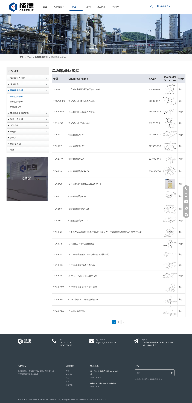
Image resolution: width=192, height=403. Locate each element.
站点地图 (62, 399)
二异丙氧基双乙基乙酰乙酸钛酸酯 (84, 89)
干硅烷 (13, 131)
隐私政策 (92, 399)
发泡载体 (14, 125)
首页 (67, 371)
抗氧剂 (13, 138)
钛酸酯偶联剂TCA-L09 (78, 209)
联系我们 (69, 385)
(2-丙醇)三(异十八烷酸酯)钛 (81, 244)
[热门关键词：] (151, 6)
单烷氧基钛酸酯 (16, 96)
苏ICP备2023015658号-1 (77, 399)
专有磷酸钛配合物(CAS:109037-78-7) (85, 184)
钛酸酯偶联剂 (16, 90)
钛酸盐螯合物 (15, 107)
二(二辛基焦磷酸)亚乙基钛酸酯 (82, 287)
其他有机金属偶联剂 (19, 113)
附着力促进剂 (16, 119)
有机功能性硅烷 (17, 78)
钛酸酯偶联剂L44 (76, 135)
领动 (104, 399)
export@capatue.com (106, 343)
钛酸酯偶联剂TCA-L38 (78, 171)
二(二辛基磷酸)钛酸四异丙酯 (81, 265)
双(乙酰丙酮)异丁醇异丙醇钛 (81, 101)
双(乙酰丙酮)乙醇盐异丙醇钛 (81, 112)
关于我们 (69, 374)
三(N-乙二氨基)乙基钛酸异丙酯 (82, 275)
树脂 (12, 150)
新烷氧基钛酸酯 (16, 102)
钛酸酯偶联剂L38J (77, 159)
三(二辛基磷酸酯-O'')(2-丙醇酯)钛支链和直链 (88, 254)
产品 (67, 378)
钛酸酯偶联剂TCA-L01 (78, 220)
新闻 (67, 381)
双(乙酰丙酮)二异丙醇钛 (79, 123)
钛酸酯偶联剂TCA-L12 (78, 196)
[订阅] (171, 373)
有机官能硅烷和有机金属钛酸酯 (103, 383)
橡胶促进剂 (15, 144)
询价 (181, 89)
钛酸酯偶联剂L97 (76, 146)
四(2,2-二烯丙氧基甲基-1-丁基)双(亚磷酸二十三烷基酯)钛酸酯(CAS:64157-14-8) (105, 232)
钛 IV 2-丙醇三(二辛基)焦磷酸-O (83, 299)
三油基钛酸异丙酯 (76, 311)
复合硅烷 (14, 84)
